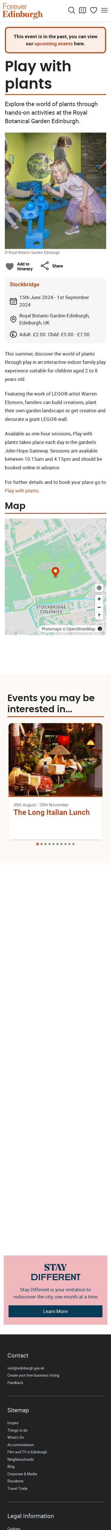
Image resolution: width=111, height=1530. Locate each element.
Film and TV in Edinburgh (27, 1452)
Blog (11, 1466)
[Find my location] (99, 588)
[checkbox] (19, 266)
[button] (51, 266)
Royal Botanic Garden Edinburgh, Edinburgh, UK (54, 319)
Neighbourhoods (20, 1459)
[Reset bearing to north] (99, 615)
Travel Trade (17, 1488)
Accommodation (20, 1444)
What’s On (15, 1437)
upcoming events (53, 43)
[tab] (37, 844)
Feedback (15, 1382)
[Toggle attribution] (99, 628)
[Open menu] (104, 10)
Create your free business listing (33, 1375)
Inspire (12, 1423)
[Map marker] (55, 573)
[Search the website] (71, 10)
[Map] (82, 10)
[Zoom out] (99, 607)
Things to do (17, 1430)
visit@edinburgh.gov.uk (25, 1368)
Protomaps (51, 629)
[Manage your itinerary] (93, 10)
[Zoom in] (99, 599)
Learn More (55, 1311)
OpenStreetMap (81, 629)
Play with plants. (22, 490)
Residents (15, 1481)
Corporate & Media (22, 1474)
